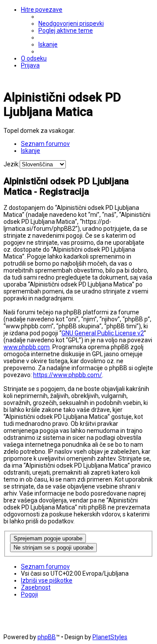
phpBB (47, 637)
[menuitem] (71, 23)
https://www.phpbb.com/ (67, 374)
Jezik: (11, 164)
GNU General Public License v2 (102, 333)
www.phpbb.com (26, 347)
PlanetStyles (109, 637)
